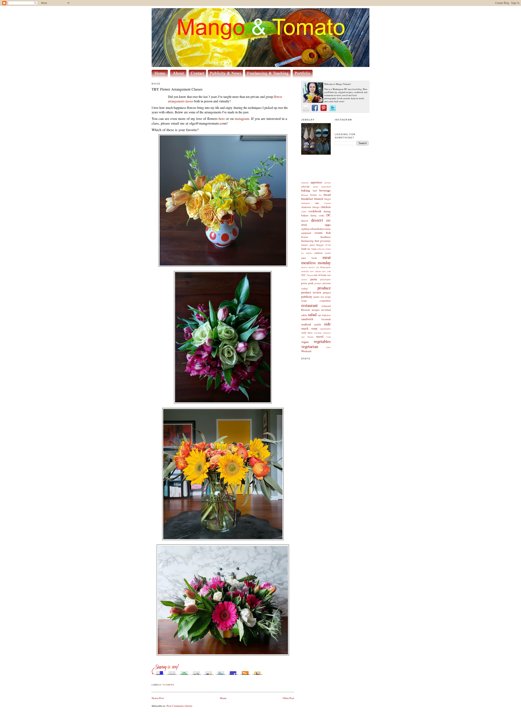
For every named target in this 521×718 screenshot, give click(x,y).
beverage (325, 190)
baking (305, 190)
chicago (316, 207)
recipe (328, 296)
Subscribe (245, 672)
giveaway (325, 241)
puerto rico (318, 296)
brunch (318, 199)
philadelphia (325, 279)
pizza (304, 283)
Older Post (288, 698)
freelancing (307, 241)
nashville (305, 271)
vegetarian (309, 346)
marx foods (309, 257)
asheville (305, 186)
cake (317, 203)
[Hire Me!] (269, 77)
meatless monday (316, 262)
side (327, 324)
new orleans (315, 271)
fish (328, 233)
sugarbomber (325, 328)
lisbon (328, 248)
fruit (317, 241)
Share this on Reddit (196, 672)
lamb (304, 249)
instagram (242, 118)
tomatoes (327, 332)
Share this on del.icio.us (160, 672)
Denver (304, 220)
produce (324, 288)
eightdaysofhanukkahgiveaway (316, 228)
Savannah (326, 319)
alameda (305, 182)
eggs (328, 224)
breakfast (307, 199)
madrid (328, 253)
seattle (317, 324)
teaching (318, 332)
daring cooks (317, 215)
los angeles (306, 253)
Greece (304, 244)
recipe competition (316, 300)
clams (303, 211)
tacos (310, 332)
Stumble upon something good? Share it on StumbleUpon (184, 672)
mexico (304, 267)
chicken (326, 207)
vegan (305, 342)
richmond (326, 306)
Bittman (304, 195)
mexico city (314, 267)
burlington (305, 203)
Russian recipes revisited (316, 310)
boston (313, 194)
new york (326, 271)
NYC (303, 275)
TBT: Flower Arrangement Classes (177, 89)
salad (312, 314)
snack (305, 328)
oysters (304, 279)
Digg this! (172, 672)
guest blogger (317, 244)
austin (315, 186)
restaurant (309, 305)
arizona (327, 182)
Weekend (306, 351)
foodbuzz (326, 237)
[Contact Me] (198, 77)
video (328, 347)
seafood (306, 324)
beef (315, 190)
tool (302, 336)
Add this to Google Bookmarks (208, 672)
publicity (306, 296)
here (222, 118)
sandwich (307, 319)
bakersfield (326, 186)
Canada (327, 203)
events (319, 233)
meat (327, 257)
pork (310, 283)
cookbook (315, 211)
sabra (304, 315)
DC (328, 215)
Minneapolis (325, 267)
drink (304, 225)
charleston (306, 207)
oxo (329, 275)
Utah (328, 336)
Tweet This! (221, 672)
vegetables (322, 341)
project (327, 292)
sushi (303, 332)
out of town (320, 275)
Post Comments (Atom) (179, 706)
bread (327, 195)
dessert (317, 220)
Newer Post (158, 698)
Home (223, 698)
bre (320, 195)
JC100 (328, 245)
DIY (328, 220)
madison (318, 252)
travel (319, 336)
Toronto (310, 336)
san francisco (324, 315)
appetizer (316, 182)
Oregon (310, 275)
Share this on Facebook (233, 672)
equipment (306, 232)
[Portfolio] (303, 77)
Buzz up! (257, 672)
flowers (304, 237)
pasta (313, 279)
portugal (317, 283)
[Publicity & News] (226, 77)
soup (314, 328)
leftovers (321, 248)
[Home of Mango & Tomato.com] (161, 77)
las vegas (312, 248)
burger (327, 198)
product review (311, 292)
